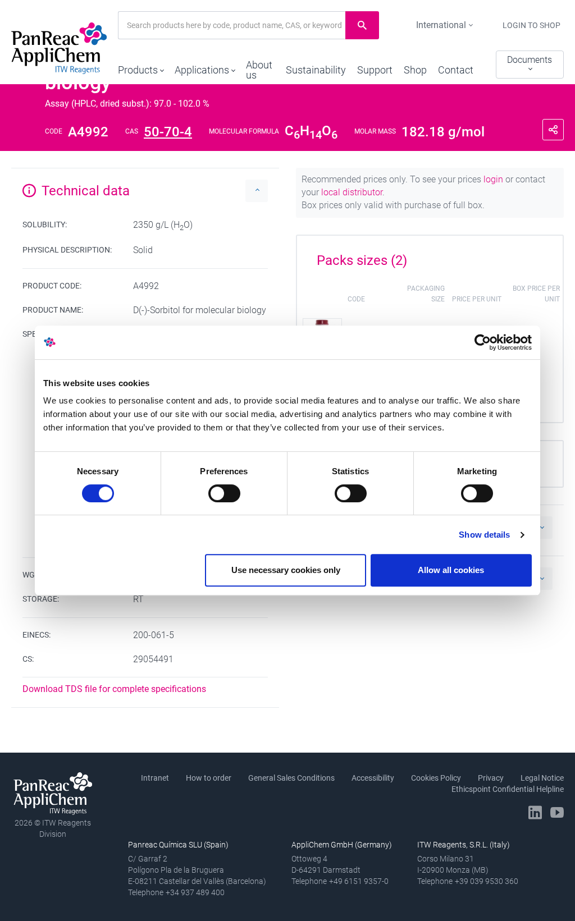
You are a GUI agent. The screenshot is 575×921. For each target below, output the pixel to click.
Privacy (491, 777)
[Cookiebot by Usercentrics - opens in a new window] (482, 342)
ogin (494, 179)
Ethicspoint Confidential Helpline (507, 789)
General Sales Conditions (291, 777)
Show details (484, 534)
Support (375, 70)
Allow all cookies (451, 570)
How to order (208, 777)
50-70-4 (168, 132)
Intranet (155, 777)
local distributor (351, 192)
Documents (529, 59)
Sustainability (316, 70)
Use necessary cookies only (285, 570)
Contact (455, 70)
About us (259, 70)
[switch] (224, 493)
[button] (140, 67)
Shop (415, 70)
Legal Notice (542, 777)
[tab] (430, 256)
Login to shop (531, 25)
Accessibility (373, 777)
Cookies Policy (436, 777)
